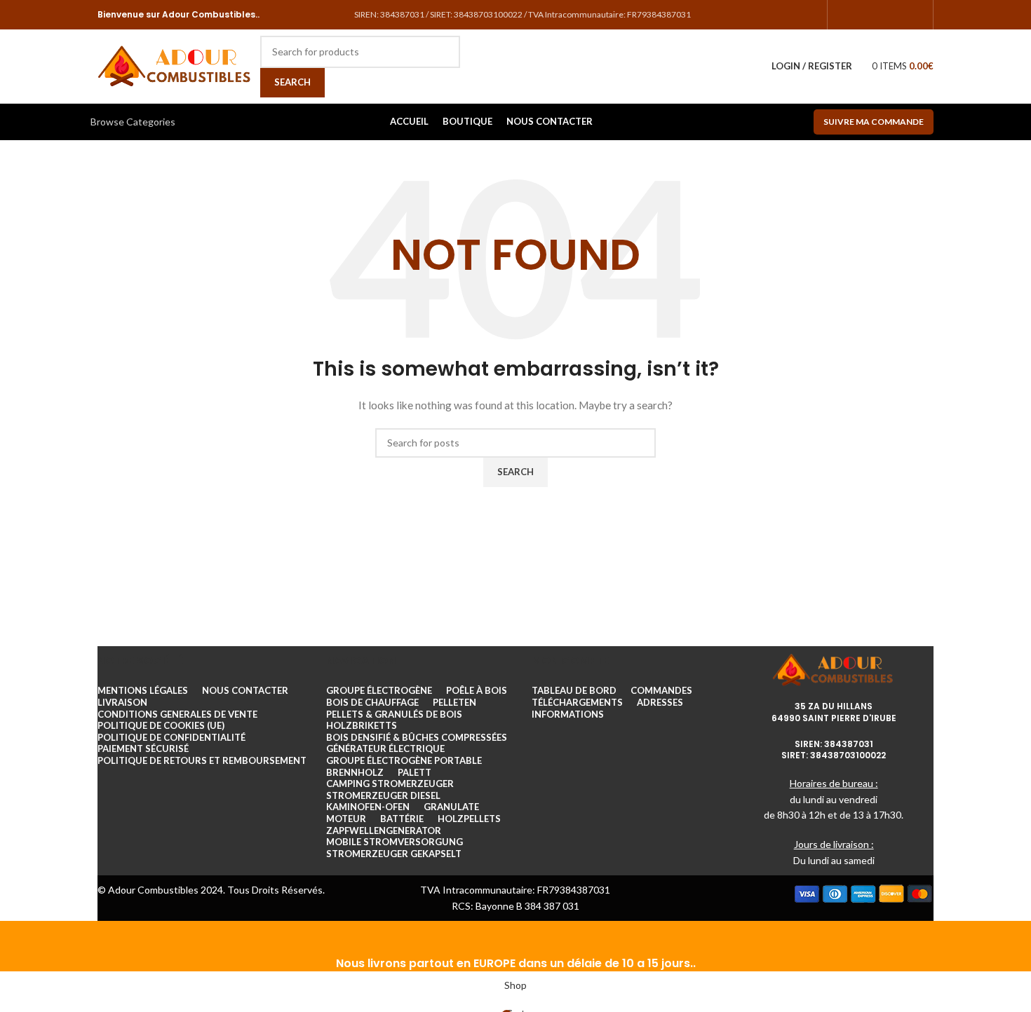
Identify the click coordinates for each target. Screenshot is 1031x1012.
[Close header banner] (17, 938)
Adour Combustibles (207, 14)
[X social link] (862, 14)
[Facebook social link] (844, 14)
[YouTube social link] (898, 14)
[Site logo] (175, 65)
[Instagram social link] (880, 14)
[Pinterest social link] (917, 14)
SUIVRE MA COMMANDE (873, 121)
